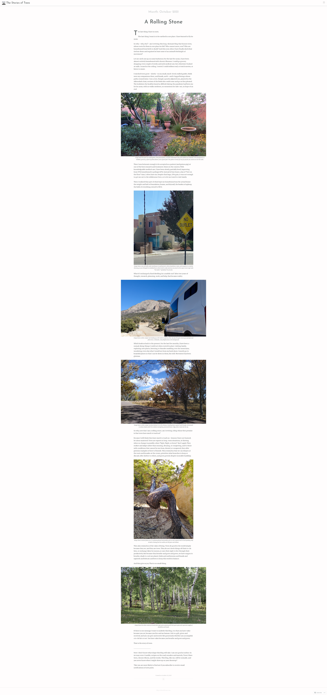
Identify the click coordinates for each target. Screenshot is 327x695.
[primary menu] (324, 3)
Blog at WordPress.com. (163, 690)
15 (163, 679)
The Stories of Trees (18, 3)
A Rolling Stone (163, 22)
